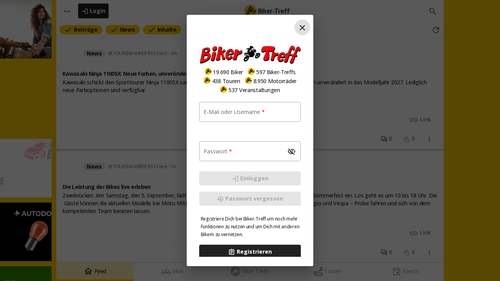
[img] (208, 71)
